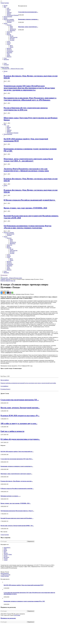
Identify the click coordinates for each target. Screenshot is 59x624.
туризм (5, 560)
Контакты (6, 59)
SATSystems (17, 615)
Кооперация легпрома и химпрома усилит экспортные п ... (17, 466)
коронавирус (7, 547)
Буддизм (12, 40)
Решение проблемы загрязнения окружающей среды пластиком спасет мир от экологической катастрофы (28, 383)
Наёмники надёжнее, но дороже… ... (10, 496)
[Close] (1, 1)
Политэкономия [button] (8, 134)
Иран (5, 551)
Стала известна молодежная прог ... (28, 12)
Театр (11, 27)
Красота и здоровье (9, 19)
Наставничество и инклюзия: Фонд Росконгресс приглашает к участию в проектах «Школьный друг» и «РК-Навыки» (30, 99)
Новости (9, 56)
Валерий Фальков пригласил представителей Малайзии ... (17, 518)
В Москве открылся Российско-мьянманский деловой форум (30, 200)
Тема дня (12, 280)
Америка (9, 12)
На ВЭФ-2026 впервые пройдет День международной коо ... (17, 451)
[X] (8, 293)
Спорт (8, 41)
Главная (3, 279)
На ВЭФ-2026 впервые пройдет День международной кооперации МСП (23, 585)
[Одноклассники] (4, 293)
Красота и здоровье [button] (9, 232)
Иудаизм (12, 38)
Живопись (12, 30)
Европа (9, 9)
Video (8, 54)
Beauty (11, 47)
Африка (9, 13)
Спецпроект (10, 51)
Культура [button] (9, 238)
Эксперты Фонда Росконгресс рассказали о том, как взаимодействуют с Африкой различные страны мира (26, 170)
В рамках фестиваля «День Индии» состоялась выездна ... (17, 481)
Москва (6, 553)
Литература (13, 29)
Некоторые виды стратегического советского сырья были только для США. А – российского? (28, 160)
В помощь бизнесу (5, 389)
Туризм (9, 42)
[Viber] (10, 293)
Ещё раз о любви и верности (12, 431)
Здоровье (9, 22)
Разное (5, 23)
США (5, 549)
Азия (8, 11)
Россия (5, 5)
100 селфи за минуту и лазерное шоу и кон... (19, 423)
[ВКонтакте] (1, 293)
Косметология (10, 20)
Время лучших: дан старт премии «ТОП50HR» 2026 (25, 208)
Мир (5, 7)
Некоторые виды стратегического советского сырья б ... (16, 473)
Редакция (6, 64)
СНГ (8, 8)
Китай (5, 550)
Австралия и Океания (12, 15)
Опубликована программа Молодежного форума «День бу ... (17, 510)
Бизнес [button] (5, 185)
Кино (11, 26)
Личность (9, 49)
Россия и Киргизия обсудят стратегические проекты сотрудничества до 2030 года (26, 109)
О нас (5, 58)
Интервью (9, 52)
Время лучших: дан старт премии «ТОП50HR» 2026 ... (16, 503)
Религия (9, 34)
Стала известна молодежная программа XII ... (20, 400)
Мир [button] (5, 124)
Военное (9, 48)
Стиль (8, 44)
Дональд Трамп (8, 554)
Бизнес (5, 18)
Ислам (11, 36)
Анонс (8, 55)
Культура (9, 24)
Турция (6, 558)
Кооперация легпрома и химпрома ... (28, 19)
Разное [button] (5, 236)
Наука (8, 33)
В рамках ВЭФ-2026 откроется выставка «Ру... (20, 416)
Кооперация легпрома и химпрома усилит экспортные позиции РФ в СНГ (24, 601)
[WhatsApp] (12, 293)
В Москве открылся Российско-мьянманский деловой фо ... (17, 488)
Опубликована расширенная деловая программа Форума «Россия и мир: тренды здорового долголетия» (27, 227)
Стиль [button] (8, 257)
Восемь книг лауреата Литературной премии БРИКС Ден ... (17, 525)
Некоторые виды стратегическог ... (28, 26)
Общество (9, 31)
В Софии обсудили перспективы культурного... (20, 439)
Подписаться (4, 275)
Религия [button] (9, 247)
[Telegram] (6, 293)
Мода (11, 45)
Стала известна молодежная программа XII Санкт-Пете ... (17, 459)
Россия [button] (5, 71)
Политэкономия (8, 16)
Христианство (13, 37)
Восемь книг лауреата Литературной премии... (20, 408)
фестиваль (6, 557)
